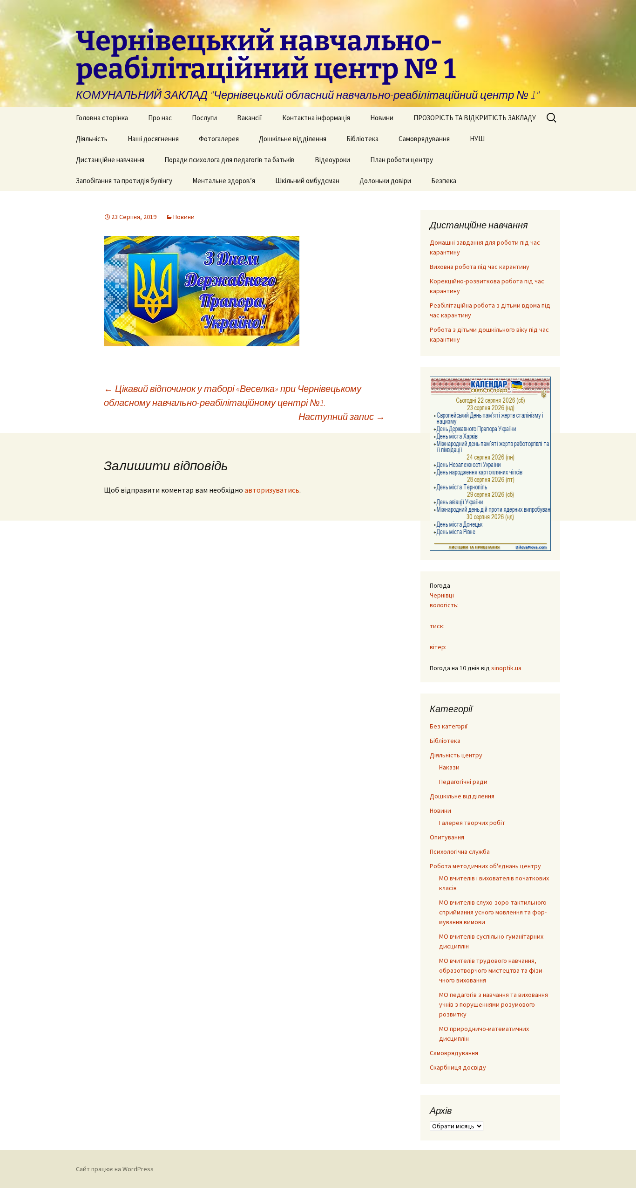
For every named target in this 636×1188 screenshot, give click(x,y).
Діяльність (92, 138)
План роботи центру (401, 159)
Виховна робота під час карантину (479, 266)
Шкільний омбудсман (307, 180)
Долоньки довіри (385, 180)
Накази (449, 767)
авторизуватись (271, 489)
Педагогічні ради (463, 781)
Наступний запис (341, 416)
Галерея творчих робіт (472, 822)
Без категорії (448, 726)
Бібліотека (362, 138)
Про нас (160, 117)
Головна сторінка (102, 117)
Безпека (443, 180)
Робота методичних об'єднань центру (485, 866)
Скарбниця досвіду (458, 1067)
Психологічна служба (460, 851)
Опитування (447, 837)
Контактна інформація (316, 117)
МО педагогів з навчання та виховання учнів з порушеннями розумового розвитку (493, 1004)
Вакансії (249, 117)
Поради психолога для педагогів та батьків (229, 159)
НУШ (477, 138)
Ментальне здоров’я (223, 180)
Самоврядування (424, 138)
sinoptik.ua (506, 668)
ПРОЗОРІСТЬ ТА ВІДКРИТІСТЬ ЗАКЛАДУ (474, 117)
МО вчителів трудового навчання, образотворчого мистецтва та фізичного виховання (491, 970)
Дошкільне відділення (292, 138)
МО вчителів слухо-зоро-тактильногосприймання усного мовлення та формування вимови (493, 912)
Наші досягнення (153, 138)
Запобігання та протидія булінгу (124, 180)
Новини (381, 117)
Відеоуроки (332, 159)
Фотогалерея (219, 138)
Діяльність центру (456, 755)
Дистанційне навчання (110, 159)
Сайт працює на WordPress (115, 1169)
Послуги (204, 117)
